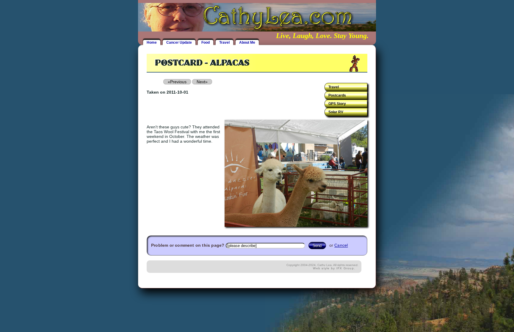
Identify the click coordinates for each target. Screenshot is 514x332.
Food (205, 42)
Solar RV (335, 112)
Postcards (337, 95)
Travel (224, 42)
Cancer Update (179, 42)
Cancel (341, 245)
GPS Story (337, 104)
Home (152, 42)
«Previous (177, 81)
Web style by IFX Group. (334, 268)
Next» (202, 81)
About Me (247, 42)
